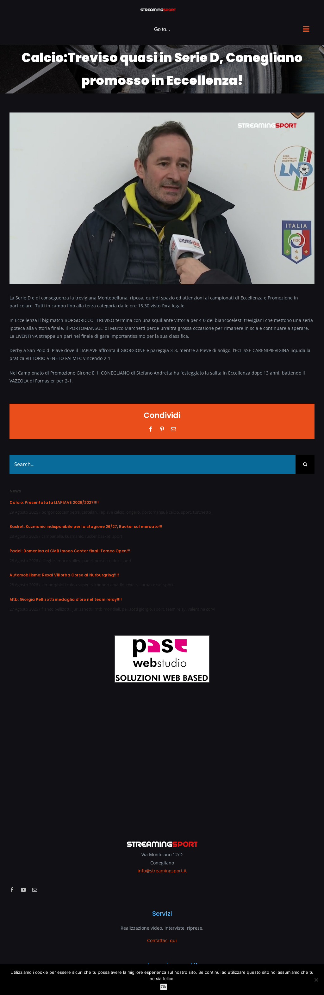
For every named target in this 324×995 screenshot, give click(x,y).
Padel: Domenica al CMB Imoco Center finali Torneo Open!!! (69, 551)
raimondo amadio (107, 584)
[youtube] (23, 889)
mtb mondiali (107, 609)
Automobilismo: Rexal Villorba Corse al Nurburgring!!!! (64, 575)
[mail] (34, 889)
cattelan (89, 512)
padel (87, 560)
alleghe (48, 560)
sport (186, 512)
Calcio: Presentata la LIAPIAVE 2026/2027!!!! (54, 502)
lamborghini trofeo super (65, 584)
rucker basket (97, 536)
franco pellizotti (56, 609)
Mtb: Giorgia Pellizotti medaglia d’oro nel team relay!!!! (65, 599)
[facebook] (12, 889)
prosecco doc (107, 560)
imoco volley (68, 560)
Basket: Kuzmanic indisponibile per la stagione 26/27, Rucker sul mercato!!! (85, 526)
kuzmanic (74, 536)
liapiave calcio (111, 512)
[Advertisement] (162, 757)
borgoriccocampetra (60, 512)
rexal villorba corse (143, 584)
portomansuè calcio (160, 512)
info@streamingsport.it (162, 871)
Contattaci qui (162, 940)
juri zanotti (82, 609)
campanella (52, 536)
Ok (163, 986)
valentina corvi (201, 609)
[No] (316, 980)
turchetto (202, 512)
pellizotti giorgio (137, 609)
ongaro (133, 512)
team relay (176, 609)
